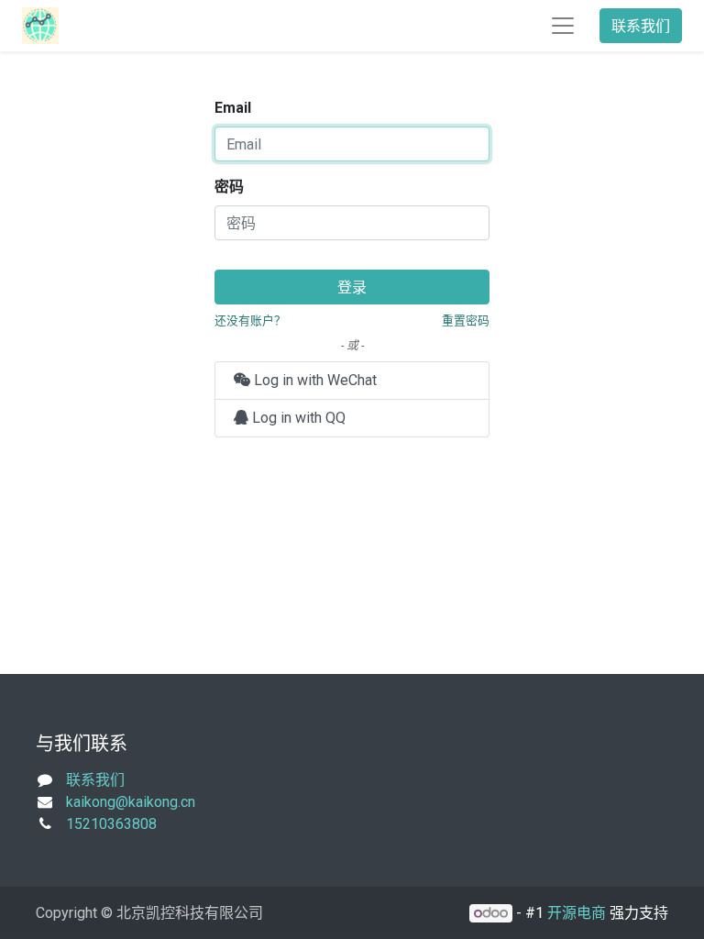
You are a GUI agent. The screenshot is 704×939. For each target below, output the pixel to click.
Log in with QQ (297, 417)
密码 (229, 186)
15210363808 (111, 824)
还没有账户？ (250, 320)
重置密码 (466, 320)
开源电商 (576, 913)
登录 (352, 287)
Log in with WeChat (313, 380)
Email (232, 107)
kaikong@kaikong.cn (130, 802)
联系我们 (640, 26)
